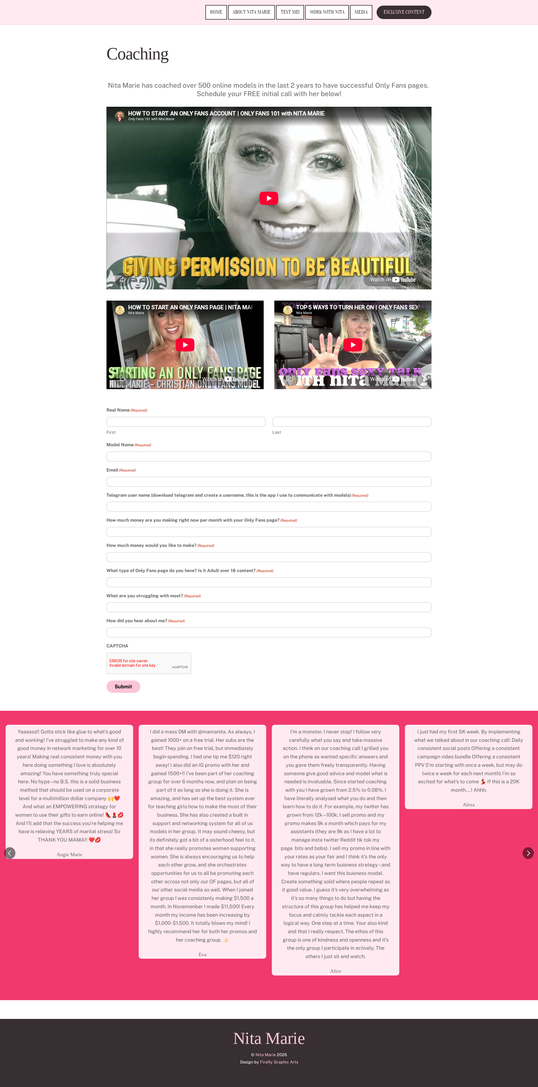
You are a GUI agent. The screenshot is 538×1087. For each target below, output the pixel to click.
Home (216, 12)
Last (276, 432)
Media (361, 12)
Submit (123, 686)
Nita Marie (266, 1054)
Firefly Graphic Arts (279, 1062)
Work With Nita (327, 12)
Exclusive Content (404, 12)
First (111, 432)
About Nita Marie (251, 12)
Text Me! (290, 12)
